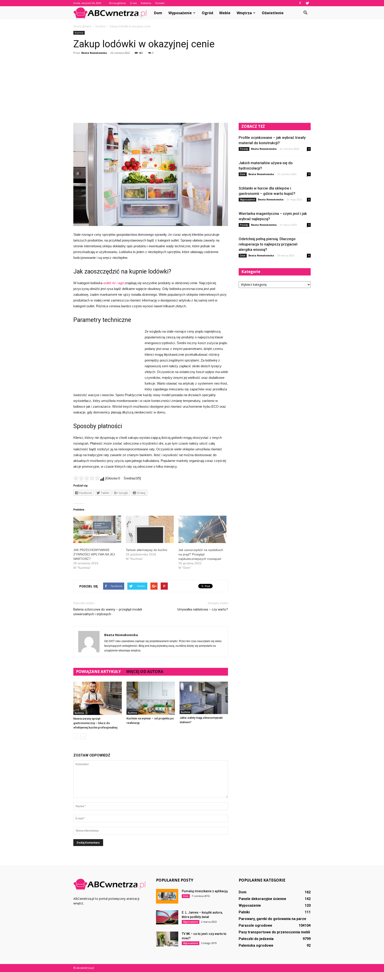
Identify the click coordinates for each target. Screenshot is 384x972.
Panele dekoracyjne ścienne (262, 899)
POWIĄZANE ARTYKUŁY (98, 671)
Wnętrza (244, 12)
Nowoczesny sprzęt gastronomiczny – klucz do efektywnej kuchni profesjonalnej (95, 723)
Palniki (244, 912)
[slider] (86, 478)
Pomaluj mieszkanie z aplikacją (205, 891)
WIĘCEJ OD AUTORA (144, 671)
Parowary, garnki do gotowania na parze (272, 919)
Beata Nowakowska (94, 52)
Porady (244, 148)
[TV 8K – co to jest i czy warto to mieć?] (167, 939)
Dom (158, 12)
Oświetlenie (273, 12)
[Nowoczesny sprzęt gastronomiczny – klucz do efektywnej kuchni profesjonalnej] (97, 698)
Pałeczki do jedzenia (256, 939)
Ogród (207, 12)
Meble (224, 12)
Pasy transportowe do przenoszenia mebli (274, 932)
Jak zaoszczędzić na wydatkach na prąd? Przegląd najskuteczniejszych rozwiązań (200, 554)
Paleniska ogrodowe (256, 945)
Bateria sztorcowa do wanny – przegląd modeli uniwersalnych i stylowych (107, 611)
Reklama (146, 3)
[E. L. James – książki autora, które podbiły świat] (167, 917)
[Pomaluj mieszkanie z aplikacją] (167, 896)
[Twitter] (307, 3)
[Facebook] (300, 3)
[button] (305, 13)
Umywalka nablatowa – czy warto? (202, 609)
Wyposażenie (180, 12)
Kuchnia (79, 32)
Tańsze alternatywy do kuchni (146, 550)
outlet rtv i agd (113, 283)
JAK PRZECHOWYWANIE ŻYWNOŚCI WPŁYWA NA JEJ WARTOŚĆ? (94, 554)
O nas (133, 3)
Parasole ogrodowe (255, 925)
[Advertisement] (192, 89)
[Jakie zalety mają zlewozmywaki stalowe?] (204, 698)
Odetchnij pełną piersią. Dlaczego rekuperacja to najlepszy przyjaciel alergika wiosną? (268, 244)
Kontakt (159, 3)
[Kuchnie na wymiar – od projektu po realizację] (150, 698)
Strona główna (117, 3)
